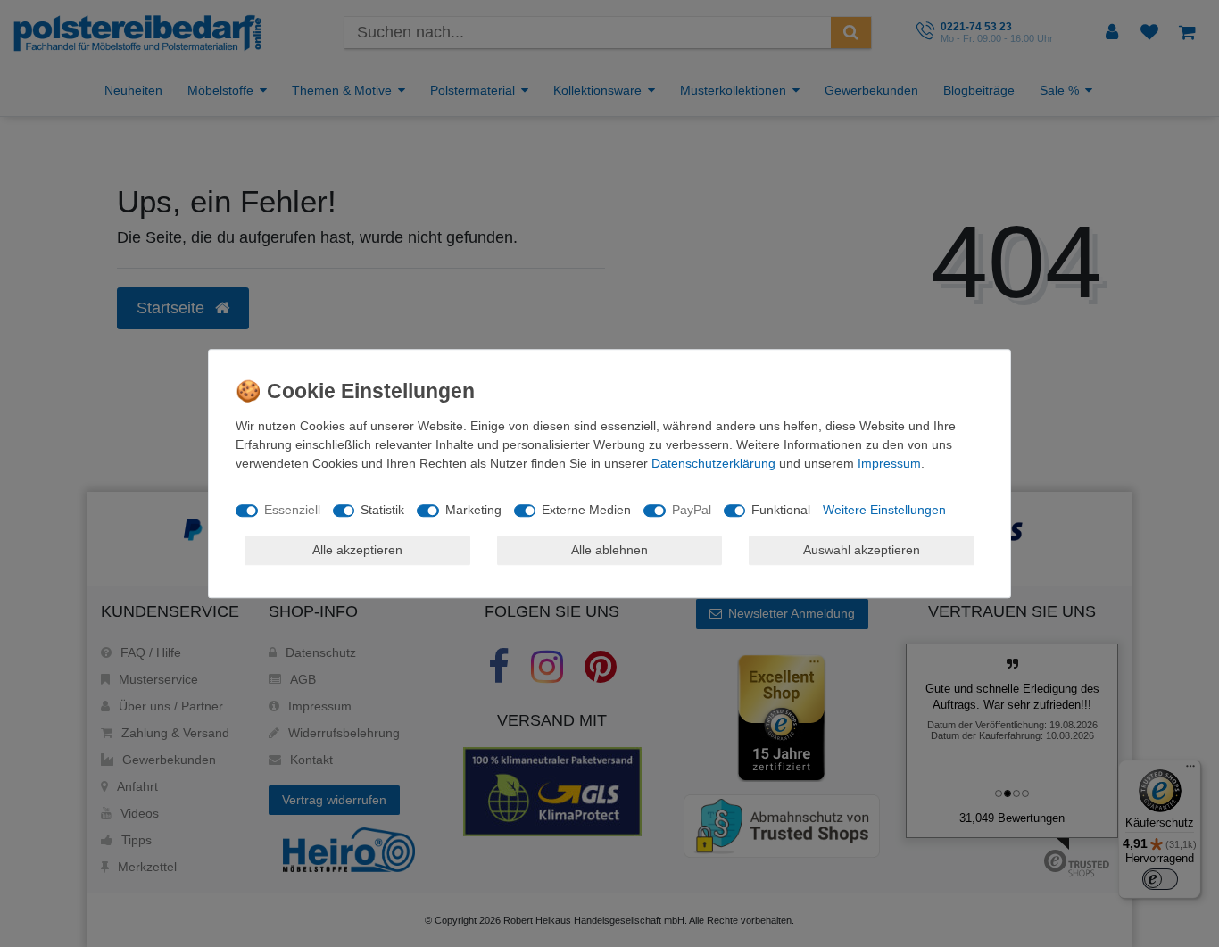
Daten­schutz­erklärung (713, 463)
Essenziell (292, 510)
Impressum (889, 463)
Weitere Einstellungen (884, 510)
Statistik (382, 510)
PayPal (691, 510)
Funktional (780, 510)
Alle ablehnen (609, 550)
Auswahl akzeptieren (861, 550)
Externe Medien (586, 510)
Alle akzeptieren (357, 550)
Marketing (473, 510)
